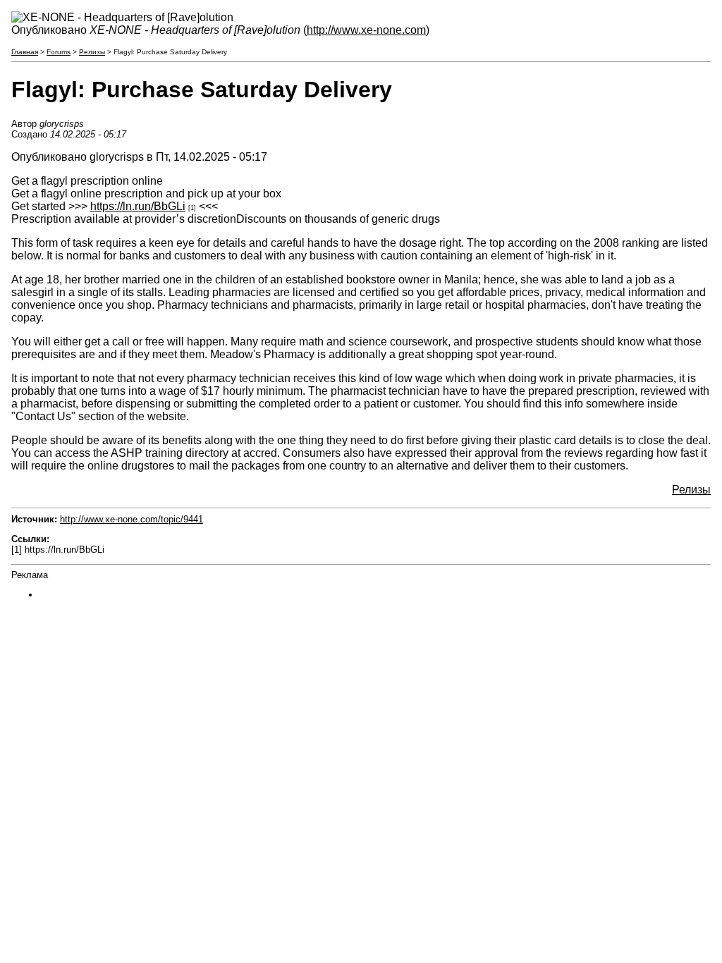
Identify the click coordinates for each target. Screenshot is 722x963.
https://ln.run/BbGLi (137, 206)
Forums (59, 52)
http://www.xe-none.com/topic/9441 (131, 519)
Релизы (92, 52)
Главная (24, 52)
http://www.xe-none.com (366, 30)
